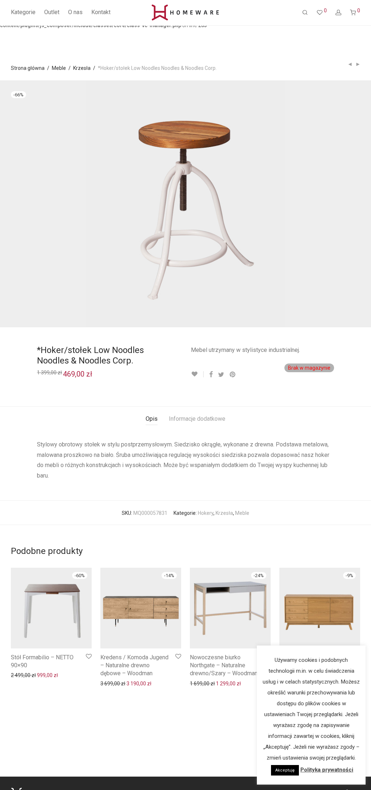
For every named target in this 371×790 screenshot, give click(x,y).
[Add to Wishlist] (197, 374)
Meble (59, 68)
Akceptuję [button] (285, 770)
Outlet (51, 12)
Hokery (205, 513)
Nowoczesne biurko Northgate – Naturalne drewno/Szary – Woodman (224, 665)
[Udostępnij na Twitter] (221, 374)
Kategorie (23, 12)
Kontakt (101, 12)
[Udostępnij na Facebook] (211, 374)
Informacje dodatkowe (197, 418)
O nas (75, 12)
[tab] (152, 419)
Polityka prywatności (326, 769)
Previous (12, 204)
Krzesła (82, 68)
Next (359, 204)
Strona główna (28, 68)
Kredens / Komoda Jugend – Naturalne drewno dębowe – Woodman (134, 665)
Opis (152, 418)
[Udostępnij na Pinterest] (233, 374)
